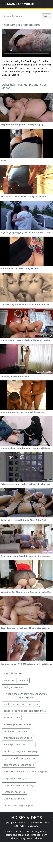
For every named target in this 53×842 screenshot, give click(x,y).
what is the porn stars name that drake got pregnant (26, 695)
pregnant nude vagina (15, 778)
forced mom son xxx (14, 791)
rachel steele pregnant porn (18, 805)
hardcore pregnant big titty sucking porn (25, 771)
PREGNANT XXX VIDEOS (18, 4)
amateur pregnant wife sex (18, 724)
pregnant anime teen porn (18, 737)
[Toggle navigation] (47, 4)
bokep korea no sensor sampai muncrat (25, 710)
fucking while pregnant (16, 731)
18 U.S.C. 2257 (21, 831)
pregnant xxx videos (31, 838)
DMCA (8, 831)
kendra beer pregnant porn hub (21, 704)
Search (46, 16)
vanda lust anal (12, 717)
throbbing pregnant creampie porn (22, 751)
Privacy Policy (39, 831)
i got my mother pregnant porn (20, 758)
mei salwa (9, 680)
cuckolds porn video (14, 798)
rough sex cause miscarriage (19, 785)
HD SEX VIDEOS (26, 817)
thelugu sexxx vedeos (15, 687)
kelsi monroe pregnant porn (19, 764)
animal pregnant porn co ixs (19, 744)
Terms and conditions (17, 834)
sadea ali (23, 680)
